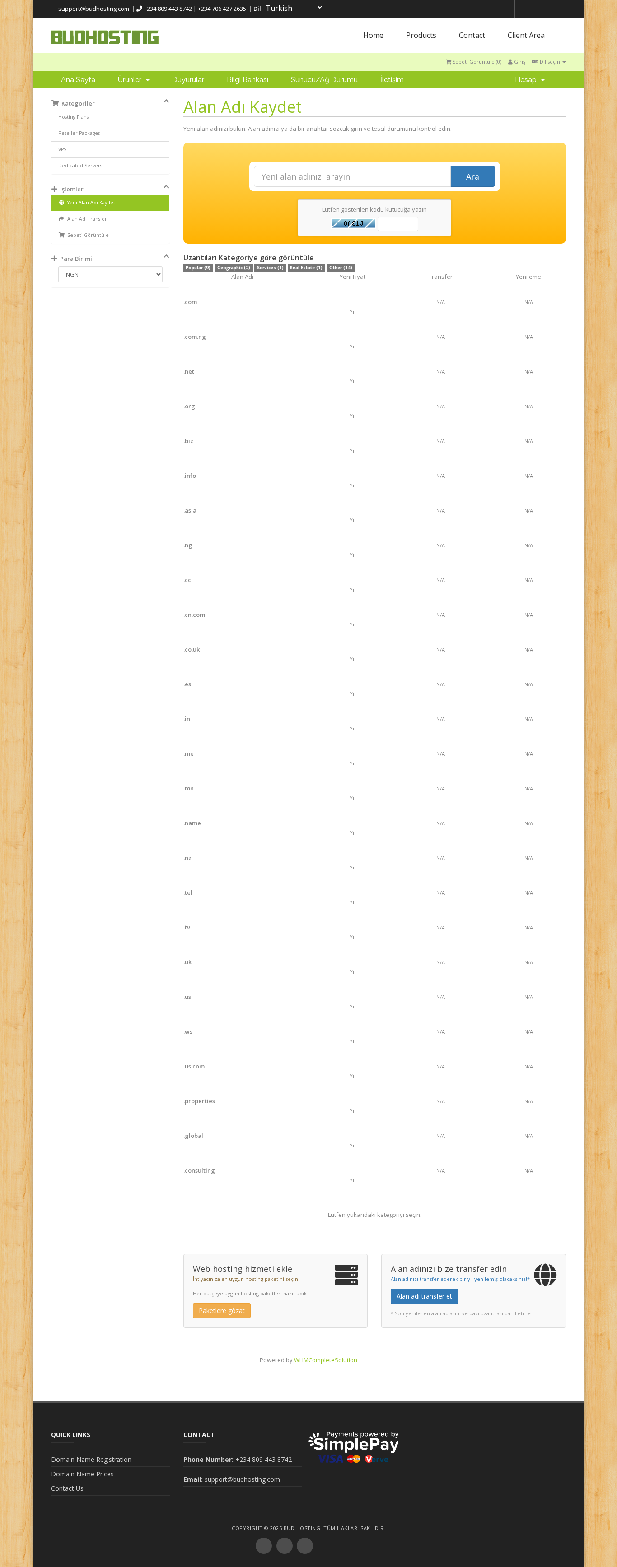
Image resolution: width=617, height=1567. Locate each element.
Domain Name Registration (91, 1459)
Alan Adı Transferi (86, 219)
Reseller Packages (79, 133)
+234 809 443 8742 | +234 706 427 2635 (194, 9)
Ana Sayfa (78, 79)
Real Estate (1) (306, 268)
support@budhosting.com (93, 9)
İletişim (392, 79)
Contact (472, 35)
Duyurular (188, 79)
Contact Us (67, 1488)
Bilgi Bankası (247, 79)
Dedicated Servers (80, 165)
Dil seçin (549, 61)
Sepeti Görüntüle (87, 235)
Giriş (519, 61)
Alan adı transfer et (424, 1296)
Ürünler (131, 79)
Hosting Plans (73, 117)
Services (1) (270, 268)
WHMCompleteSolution (325, 1360)
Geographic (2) (233, 268)
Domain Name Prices (82, 1474)
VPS (62, 149)
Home (373, 35)
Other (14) (340, 268)
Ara (472, 176)
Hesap (527, 79)
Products (421, 35)
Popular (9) (198, 268)
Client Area (526, 35)
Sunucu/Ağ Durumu (324, 79)
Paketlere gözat (222, 1310)
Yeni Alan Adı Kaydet (90, 202)
